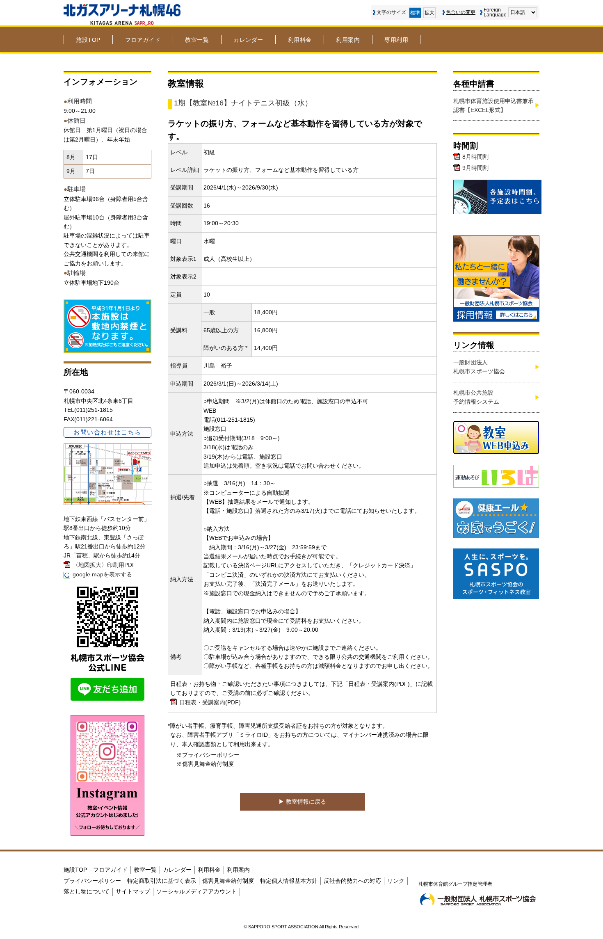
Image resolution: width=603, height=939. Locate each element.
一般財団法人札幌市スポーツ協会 (479, 367)
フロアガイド (143, 40)
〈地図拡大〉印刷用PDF (104, 565)
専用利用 (396, 40)
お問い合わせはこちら (107, 432)
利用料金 (300, 40)
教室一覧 (197, 40)
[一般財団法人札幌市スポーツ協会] (477, 899)
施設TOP (88, 40)
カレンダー (248, 40)
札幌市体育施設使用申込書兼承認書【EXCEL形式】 (493, 105)
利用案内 (348, 40)
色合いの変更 (460, 12)
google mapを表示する (102, 574)
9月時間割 (475, 167)
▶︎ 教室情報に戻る (302, 801)
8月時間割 (475, 156)
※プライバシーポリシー (208, 755)
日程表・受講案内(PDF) (210, 702)
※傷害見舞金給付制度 (205, 764)
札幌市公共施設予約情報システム (476, 397)
